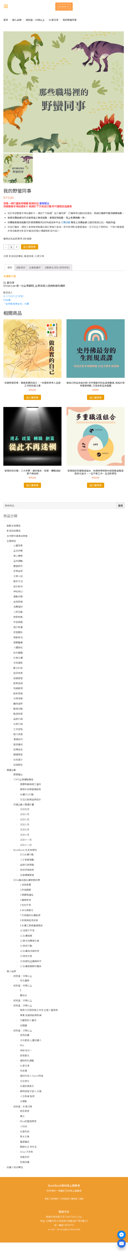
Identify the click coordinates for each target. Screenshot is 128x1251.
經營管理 (18, 678)
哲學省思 (18, 571)
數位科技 (18, 668)
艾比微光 (24, 1081)
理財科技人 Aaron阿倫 (31, 1075)
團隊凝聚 (18, 703)
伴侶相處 (18, 622)
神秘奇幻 (18, 591)
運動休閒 (18, 596)
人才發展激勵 (27, 859)
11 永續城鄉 (26, 935)
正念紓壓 (18, 550)
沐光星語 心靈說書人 (31, 1040)
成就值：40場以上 (22, 985)
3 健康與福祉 (26, 894)
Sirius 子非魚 (26, 1151)
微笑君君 (24, 1111)
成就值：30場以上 (22, 1000)
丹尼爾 (23, 1070)
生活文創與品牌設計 (30, 799)
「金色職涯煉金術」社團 (16, 303)
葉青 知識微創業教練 (31, 1015)
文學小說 (18, 576)
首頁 (5, 19)
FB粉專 (7, 300)
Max (22, 1045)
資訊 (9, 267)
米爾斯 (23, 1101)
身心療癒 (18, 555)
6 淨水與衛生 (26, 910)
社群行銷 (18, 724)
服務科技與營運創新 (30, 789)
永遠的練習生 (27, 1086)
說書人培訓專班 (15, 1167)
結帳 (81, 1198)
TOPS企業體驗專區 (23, 779)
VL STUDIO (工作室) (13, 296)
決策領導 (18, 698)
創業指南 (18, 683)
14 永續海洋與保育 (29, 951)
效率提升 (18, 759)
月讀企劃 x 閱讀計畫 (23, 804)
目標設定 (18, 749)
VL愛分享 (53, 19)
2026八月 (24, 824)
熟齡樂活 (18, 637)
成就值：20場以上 (22, 1005)
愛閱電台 (44, 203)
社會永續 (18, 657)
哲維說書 (24, 1162)
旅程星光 (24, 1055)
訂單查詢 (65, 1198)
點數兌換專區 (14, 525)
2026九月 (24, 829)
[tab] (9, 267)
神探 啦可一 (26, 1050)
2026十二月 (26, 845)
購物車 (74, 1198)
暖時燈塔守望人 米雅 (31, 1091)
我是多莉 (24, 1157)
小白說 (23, 1126)
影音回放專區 (16, 256)
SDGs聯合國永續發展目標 (26, 880)
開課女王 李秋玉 (28, 1146)
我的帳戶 (55, 1198)
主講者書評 (35, 267)
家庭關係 (18, 632)
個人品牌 (17, 19)
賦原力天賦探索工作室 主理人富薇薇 (39, 1010)
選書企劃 (11, 770)
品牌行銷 (18, 719)
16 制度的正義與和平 (31, 961)
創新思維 (18, 693)
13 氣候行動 (26, 945)
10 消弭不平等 (27, 930)
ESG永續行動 (27, 854)
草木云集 (24, 1136)
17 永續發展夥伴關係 (31, 966)
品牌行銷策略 (27, 864)
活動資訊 (20, 267)
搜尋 (120, 505)
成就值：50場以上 (22, 976)
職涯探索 (29, 256)
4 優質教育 (25, 900)
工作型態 (18, 729)
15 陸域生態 (26, 956)
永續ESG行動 (27, 794)
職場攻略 (18, 708)
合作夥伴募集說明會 (17, 536)
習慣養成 (18, 744)
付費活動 (65, 222)
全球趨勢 (18, 662)
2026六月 (24, 814)
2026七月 (24, 819)
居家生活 (18, 581)
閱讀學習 (18, 754)
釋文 (22, 1116)
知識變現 (18, 688)
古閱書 (23, 1025)
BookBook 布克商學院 (25, 850)
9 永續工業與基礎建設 (31, 925)
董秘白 (23, 995)
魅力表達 (18, 734)
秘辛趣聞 (18, 652)
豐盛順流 (18, 566)
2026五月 (24, 809)
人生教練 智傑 (27, 1096)
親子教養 (18, 627)
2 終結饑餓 (25, 889)
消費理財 (18, 606)
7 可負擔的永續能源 (30, 915)
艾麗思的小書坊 (28, 1020)
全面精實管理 (27, 875)
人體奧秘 (18, 647)
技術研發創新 (27, 869)
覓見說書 (24, 1035)
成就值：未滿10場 (22, 1106)
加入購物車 (29, 246)
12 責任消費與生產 (29, 940)
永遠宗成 (24, 1131)
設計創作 (18, 586)
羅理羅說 (24, 1141)
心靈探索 (18, 545)
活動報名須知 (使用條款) (57, 267)
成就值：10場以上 (35, 19)
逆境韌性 (18, 764)
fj (20, 990)
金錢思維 (18, 601)
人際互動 (18, 612)
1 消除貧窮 (25, 884)
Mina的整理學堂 (28, 1121)
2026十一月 (26, 839)
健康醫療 (18, 642)
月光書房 (24, 980)
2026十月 (24, 834)
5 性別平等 (25, 905)
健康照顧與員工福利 (30, 784)
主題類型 (11, 541)
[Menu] (5, 6)
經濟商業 (18, 673)
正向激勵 (18, 561)
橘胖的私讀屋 (27, 1060)
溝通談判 (18, 739)
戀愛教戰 (18, 617)
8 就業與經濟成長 (29, 920)
